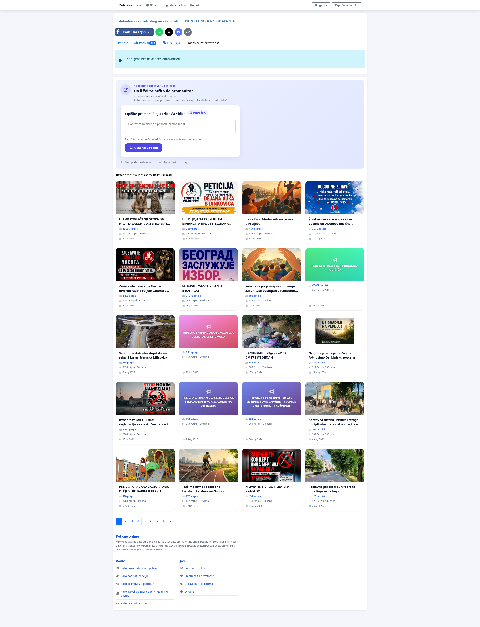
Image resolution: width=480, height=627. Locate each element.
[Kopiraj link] (188, 32)
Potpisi (146, 43)
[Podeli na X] (169, 32)
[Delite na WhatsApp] (159, 32)
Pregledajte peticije (174, 5)
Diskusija (173, 43)
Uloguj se (321, 5)
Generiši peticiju (146, 148)
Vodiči (121, 561)
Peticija (123, 43)
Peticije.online (129, 5)
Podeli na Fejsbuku (137, 32)
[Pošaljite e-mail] (178, 32)
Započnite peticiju (346, 5)
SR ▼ (153, 5)
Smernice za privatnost (202, 43)
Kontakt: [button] (196, 5)
